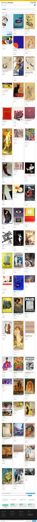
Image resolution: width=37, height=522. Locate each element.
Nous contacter (3, 513)
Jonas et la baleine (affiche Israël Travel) (18, 29)
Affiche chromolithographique (17, 268)
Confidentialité (23, 520)
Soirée (3, 178)
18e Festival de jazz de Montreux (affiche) (18, 291)
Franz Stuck (16, 225)
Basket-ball (26, 142)
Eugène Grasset (28, 418)
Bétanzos (15, 437)
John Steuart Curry (17, 397)
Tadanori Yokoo (5, 418)
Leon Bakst (16, 411)
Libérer (26, 476)
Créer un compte (12, 515)
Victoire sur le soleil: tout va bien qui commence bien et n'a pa (6, 71)
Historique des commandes (13, 513)
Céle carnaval (15, 139)
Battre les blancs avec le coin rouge (18, 193)
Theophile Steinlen (17, 99)
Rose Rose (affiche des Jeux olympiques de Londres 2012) (28, 336)
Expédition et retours (4, 515)
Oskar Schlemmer (28, 31)
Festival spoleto (4, 335)
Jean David (16, 31)
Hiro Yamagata (16, 78)
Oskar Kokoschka (28, 203)
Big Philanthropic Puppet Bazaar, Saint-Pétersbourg (18, 410)
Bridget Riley (28, 337)
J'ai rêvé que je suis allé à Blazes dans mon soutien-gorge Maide (29, 120)
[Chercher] (34, 5)
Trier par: (3, 12)
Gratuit (15, 246)
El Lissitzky (5, 72)
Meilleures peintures (21, 513)
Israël (3, 313)
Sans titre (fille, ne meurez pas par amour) (6, 245)
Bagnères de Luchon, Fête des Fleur (29, 438)
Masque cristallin (4, 224)
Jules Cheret (28, 440)
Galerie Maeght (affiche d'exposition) (29, 222)
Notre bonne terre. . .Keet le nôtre (18, 395)
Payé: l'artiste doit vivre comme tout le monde (29, 313)
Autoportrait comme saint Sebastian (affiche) (6, 460)
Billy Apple (28, 121)
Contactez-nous (30, 495)
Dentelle (3, 200)
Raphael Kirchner (28, 51)
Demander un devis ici (9, 34)
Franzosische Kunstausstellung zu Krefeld (18, 315)
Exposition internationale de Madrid (29, 416)
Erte (4, 180)
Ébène (26, 177)
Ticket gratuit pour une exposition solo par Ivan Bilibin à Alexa (29, 372)
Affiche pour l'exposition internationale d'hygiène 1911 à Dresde (18, 224)
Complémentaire (4, 121)
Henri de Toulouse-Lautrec (29, 247)
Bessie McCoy (26, 49)
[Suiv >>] (34, 493)
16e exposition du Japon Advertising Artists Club (18, 372)
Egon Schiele (5, 461)
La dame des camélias (16, 350)
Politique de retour (3, 516)
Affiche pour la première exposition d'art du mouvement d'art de (6, 438)
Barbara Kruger (5, 246)
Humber (3, 485)
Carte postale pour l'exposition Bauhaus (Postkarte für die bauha (29, 72)
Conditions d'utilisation (21, 515)
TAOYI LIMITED (29, 513)
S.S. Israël (3, 269)
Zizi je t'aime (4, 372)
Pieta (25, 201)
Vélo (14, 76)
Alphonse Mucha (17, 352)
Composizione (15, 50)
